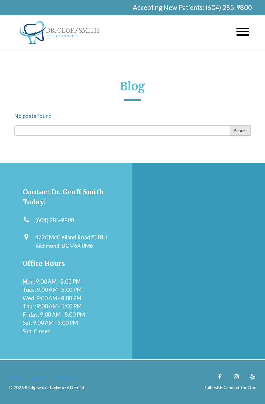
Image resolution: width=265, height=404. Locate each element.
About (38, 378)
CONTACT (66, 378)
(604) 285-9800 (229, 7)
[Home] (59, 33)
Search (240, 131)
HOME (15, 378)
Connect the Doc (239, 387)
